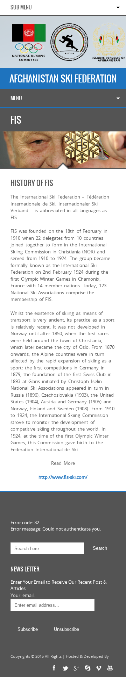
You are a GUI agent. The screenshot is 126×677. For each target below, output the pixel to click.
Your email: (22, 595)
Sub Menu (21, 7)
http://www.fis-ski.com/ (63, 477)
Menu (16, 98)
